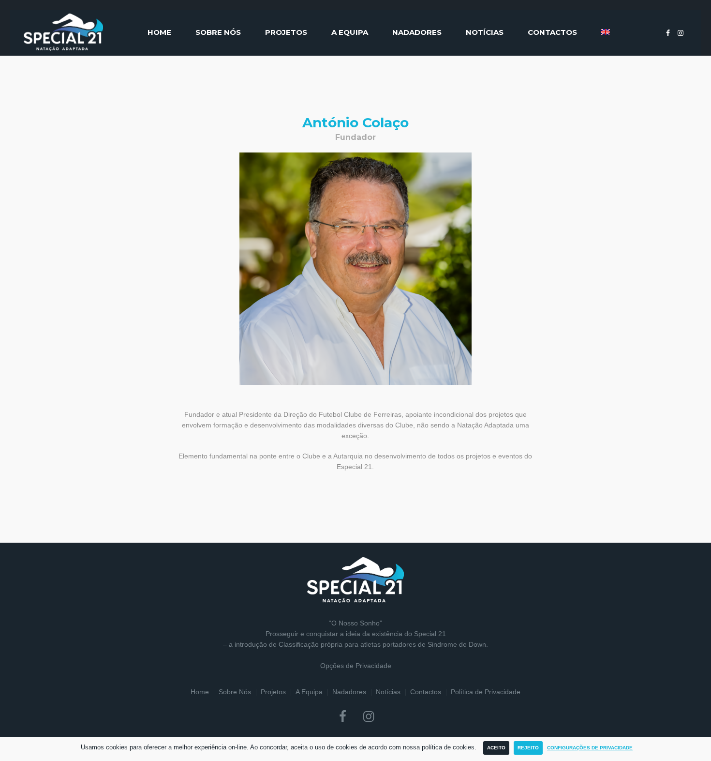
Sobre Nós (235, 692)
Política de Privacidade (485, 692)
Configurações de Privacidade (590, 747)
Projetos (273, 692)
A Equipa (309, 692)
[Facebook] (668, 33)
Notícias (388, 692)
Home (200, 692)
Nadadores (349, 692)
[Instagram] (680, 33)
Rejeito (528, 747)
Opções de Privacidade (355, 666)
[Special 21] (355, 580)
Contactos (425, 692)
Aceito (496, 747)
